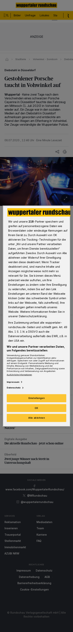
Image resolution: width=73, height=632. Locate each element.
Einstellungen (36, 397)
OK (36, 407)
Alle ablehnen (36, 417)
